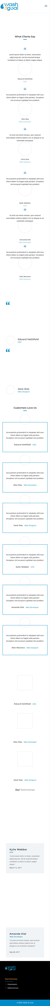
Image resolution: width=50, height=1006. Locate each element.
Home (7, 24)
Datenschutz (13, 988)
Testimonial (15, 24)
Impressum (12, 984)
